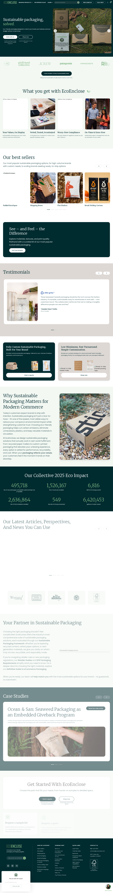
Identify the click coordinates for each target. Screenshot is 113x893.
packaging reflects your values (37, 453)
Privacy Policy (58, 870)
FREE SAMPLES (87, 2)
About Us (57, 848)
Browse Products (25, 2)
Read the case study (96, 707)
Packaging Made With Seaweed (55, 557)
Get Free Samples (17, 250)
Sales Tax (57, 872)
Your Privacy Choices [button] (60, 875)
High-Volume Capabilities (76, 863)
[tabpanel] (82, 30)
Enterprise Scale (40, 2)
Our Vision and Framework (59, 851)
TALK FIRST (100, 2)
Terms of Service (59, 868)
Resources (75, 853)
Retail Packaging (41, 858)
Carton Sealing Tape (42, 864)
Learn (50, 2)
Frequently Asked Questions (77, 856)
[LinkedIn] (8, 865)
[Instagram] (12, 865)
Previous (55, 30)
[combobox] (67, 2)
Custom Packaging (77, 860)
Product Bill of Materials (58, 859)
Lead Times (75, 848)
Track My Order (76, 851)
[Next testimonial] (106, 273)
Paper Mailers (40, 848)
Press (56, 865)
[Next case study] (106, 695)
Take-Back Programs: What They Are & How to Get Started (92, 558)
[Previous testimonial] (98, 273)
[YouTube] (16, 865)
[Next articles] (106, 527)
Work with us (10, 37)
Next (109, 30)
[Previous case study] (98, 695)
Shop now (26, 37)
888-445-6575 (94, 848)
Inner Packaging (41, 856)
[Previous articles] (98, 527)
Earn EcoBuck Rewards (76, 867)
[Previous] (98, 166)
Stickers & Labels (41, 867)
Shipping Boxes (41, 853)
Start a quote (29, 375)
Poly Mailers (40, 851)
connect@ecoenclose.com (97, 851)
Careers (57, 863)
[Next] (106, 166)
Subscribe (24, 858)
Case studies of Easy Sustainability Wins (56, 73)
